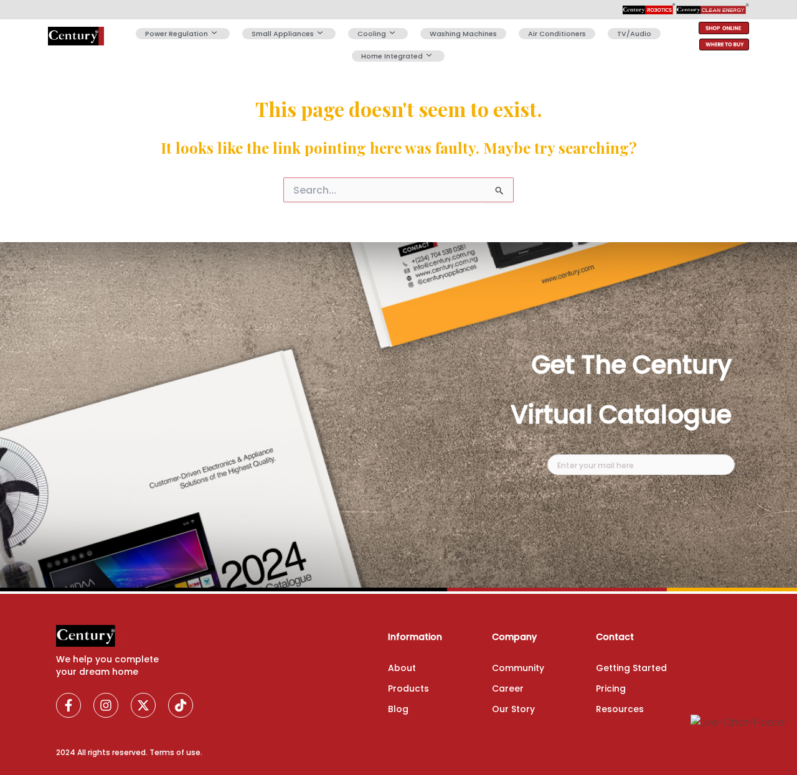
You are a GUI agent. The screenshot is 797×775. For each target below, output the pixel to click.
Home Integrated (392, 56)
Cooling (371, 34)
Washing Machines (463, 34)
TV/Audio (634, 34)
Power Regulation (176, 34)
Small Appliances (283, 34)
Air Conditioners (557, 34)
